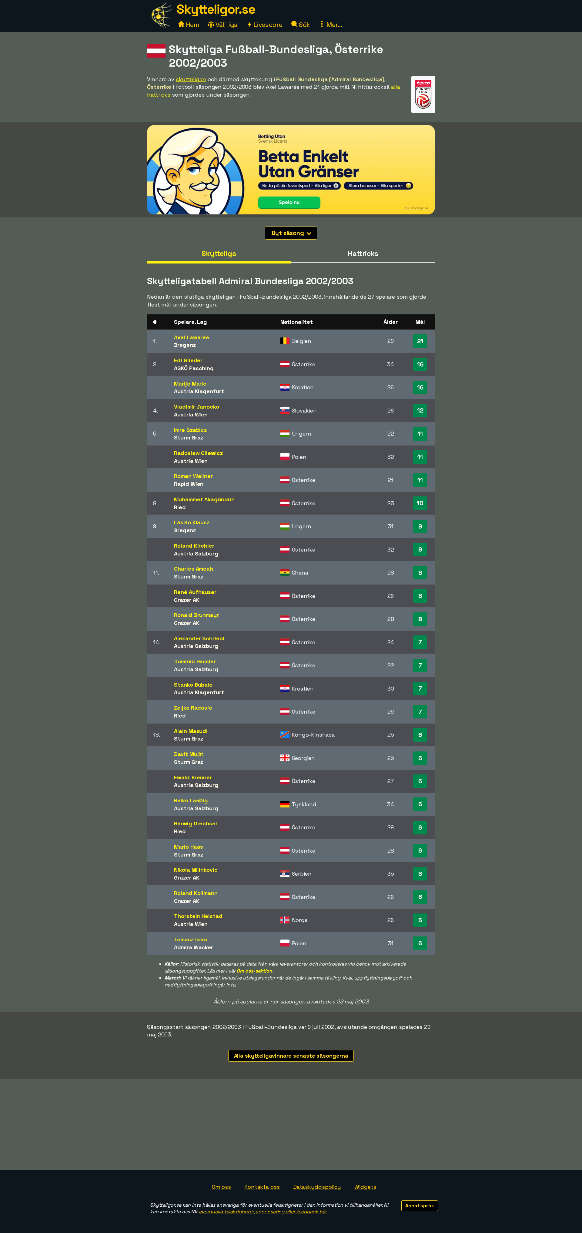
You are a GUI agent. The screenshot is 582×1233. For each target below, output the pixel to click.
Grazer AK (186, 599)
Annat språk (419, 1205)
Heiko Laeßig (191, 800)
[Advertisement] (291, 1124)
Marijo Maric (190, 383)
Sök (303, 25)
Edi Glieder (188, 360)
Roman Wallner (193, 475)
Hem (191, 25)
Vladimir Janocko (196, 406)
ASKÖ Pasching (194, 368)
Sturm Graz (188, 437)
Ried (180, 507)
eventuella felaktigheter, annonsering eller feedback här (262, 1211)
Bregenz (185, 344)
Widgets (365, 1186)
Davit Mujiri (189, 754)
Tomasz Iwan (190, 939)
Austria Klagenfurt (199, 391)
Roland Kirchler (194, 545)
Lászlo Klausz (191, 522)
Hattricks (363, 253)
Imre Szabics (190, 429)
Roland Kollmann (196, 893)
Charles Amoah (193, 568)
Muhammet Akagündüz (204, 499)
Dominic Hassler (195, 661)
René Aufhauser (195, 591)
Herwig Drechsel (195, 823)
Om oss (221, 1186)
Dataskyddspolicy (317, 1186)
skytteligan (191, 79)
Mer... (333, 25)
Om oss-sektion (254, 971)
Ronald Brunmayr (196, 615)
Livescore (267, 25)
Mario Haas (188, 846)
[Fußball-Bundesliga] (423, 107)
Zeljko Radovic (193, 707)
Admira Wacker (193, 947)
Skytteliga (219, 253)
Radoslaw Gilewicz (198, 452)
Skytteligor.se (216, 9)
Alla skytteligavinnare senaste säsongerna (291, 1055)
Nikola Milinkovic (195, 869)
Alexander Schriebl (199, 638)
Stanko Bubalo (193, 684)
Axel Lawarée (191, 337)
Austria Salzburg (196, 553)
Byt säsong (288, 233)
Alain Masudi (191, 731)
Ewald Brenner (193, 777)
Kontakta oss (262, 1186)
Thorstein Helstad (198, 916)
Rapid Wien (188, 483)
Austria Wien (191, 414)
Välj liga (226, 25)
